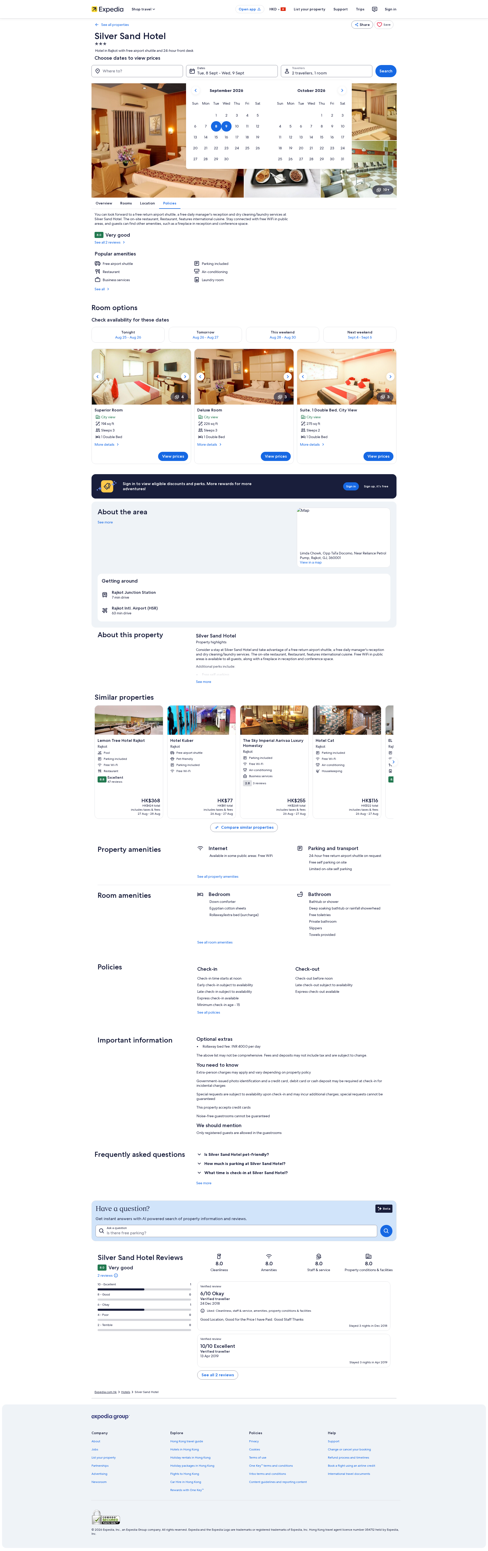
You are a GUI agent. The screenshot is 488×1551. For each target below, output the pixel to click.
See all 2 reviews (107, 242)
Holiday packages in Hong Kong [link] (192, 1466)
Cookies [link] (254, 1449)
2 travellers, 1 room (309, 73)
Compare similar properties (247, 827)
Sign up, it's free (376, 486)
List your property (309, 9)
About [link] (96, 1441)
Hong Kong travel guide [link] (186, 1441)
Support (340, 9)
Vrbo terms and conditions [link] (267, 1474)
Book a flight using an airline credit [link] (351, 1466)
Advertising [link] (99, 1474)
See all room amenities (215, 942)
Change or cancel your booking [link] (349, 1449)
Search (385, 71)
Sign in (390, 9)
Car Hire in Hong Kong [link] (185, 1482)
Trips (360, 9)
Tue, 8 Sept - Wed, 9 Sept (220, 73)
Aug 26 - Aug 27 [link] (205, 337)
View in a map (311, 562)
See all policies (208, 1012)
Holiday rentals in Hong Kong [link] (190, 1458)
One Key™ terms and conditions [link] (271, 1466)
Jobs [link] (95, 1449)
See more (105, 522)
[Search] (386, 1231)
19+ (386, 189)
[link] (383, 24)
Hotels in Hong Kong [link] (184, 1449)
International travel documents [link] (349, 1474)
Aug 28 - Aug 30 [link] (283, 337)
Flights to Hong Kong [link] (184, 1474)
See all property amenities (217, 876)
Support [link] (333, 1441)
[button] (216, 115)
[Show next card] (393, 762)
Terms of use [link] (257, 1458)
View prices (173, 456)
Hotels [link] (125, 1392)
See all (100, 289)
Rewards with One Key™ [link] (187, 1490)
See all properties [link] (115, 24)
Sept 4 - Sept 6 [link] (360, 337)
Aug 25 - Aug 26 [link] (128, 337)
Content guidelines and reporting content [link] (278, 1482)
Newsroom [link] (99, 1482)
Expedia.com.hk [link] (106, 1392)
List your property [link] (104, 1458)
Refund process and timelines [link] (348, 1458)
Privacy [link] (254, 1441)
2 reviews (105, 1275)
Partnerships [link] (100, 1466)
